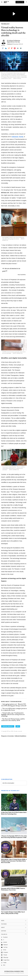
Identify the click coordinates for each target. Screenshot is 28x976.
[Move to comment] (20, 48)
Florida (21, 136)
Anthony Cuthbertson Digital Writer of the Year (13, 41)
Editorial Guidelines (20, 736)
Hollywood (15, 136)
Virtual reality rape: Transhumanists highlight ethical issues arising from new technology (13, 714)
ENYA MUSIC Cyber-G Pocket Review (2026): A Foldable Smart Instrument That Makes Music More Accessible (14, 861)
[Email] (17, 48)
